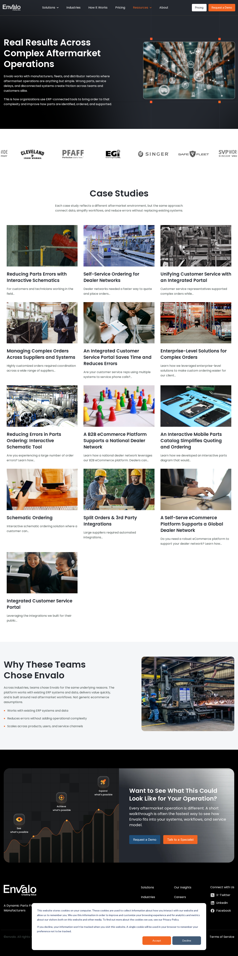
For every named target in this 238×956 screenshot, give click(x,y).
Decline (186, 940)
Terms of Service (222, 937)
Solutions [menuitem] (147, 887)
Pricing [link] (199, 7)
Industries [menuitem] (148, 897)
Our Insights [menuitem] (182, 887)
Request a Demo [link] (222, 7)
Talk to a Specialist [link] (180, 839)
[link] (12, 7)
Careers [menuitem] (180, 897)
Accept (156, 940)
